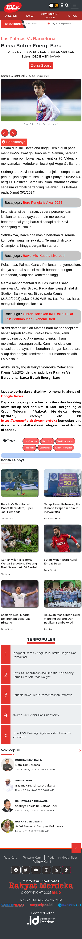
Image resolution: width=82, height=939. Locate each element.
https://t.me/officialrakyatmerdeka (29, 420)
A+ (4, 132)
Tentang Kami (32, 857)
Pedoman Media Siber (62, 857)
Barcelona (47, 441)
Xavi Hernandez (65, 441)
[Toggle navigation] (74, 6)
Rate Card (10, 857)
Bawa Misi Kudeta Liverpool (35, 256)
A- (13, 132)
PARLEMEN (10, 15)
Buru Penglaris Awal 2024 (33, 202)
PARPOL (72, 15)
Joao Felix (30, 448)
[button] (62, 5)
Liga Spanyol (31, 441)
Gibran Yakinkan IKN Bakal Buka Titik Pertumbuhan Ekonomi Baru (39, 316)
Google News (12, 396)
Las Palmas (44, 448)
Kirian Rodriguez (63, 448)
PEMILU (29, 15)
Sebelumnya (15, 142)
